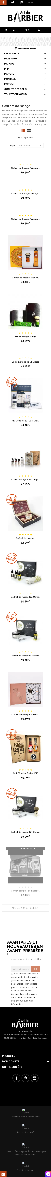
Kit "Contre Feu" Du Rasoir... (25, 420)
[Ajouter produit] (30, 162)
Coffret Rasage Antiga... (25, 336)
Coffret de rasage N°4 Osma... (25, 597)
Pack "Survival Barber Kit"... (25, 773)
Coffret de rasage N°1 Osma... (25, 832)
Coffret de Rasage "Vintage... (25, 168)
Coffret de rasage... (25, 538)
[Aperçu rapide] (40, 162)
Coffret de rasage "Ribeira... (25, 277)
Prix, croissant (30, 145)
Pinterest (12, 2)
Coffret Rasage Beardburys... (25, 479)
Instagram (22, 2)
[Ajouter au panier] (11, 162)
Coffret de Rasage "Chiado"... (25, 714)
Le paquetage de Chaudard (25, 362)
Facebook (3, 2)
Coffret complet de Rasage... (25, 891)
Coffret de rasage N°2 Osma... (25, 655)
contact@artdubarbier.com (33, 1038)
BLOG (31, 2)
